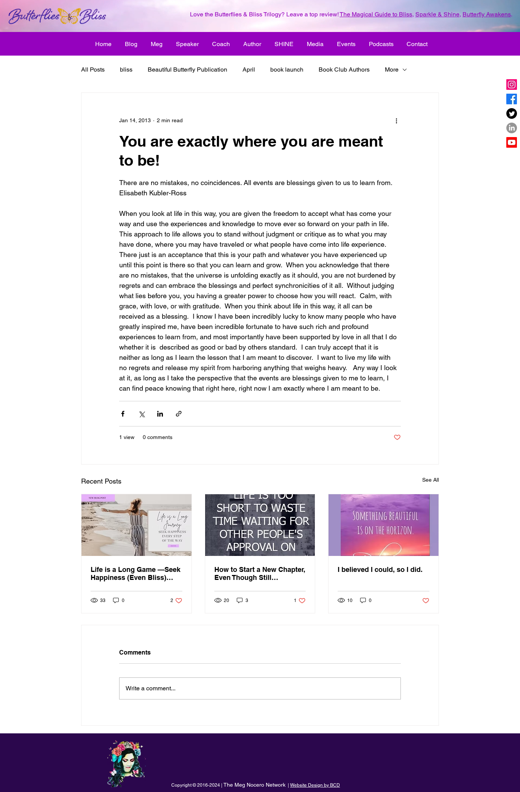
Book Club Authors (344, 69)
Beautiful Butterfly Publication (187, 69)
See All (430, 480)
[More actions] (396, 120)
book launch (286, 69)
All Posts (93, 69)
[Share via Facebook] (122, 413)
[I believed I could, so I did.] (384, 525)
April (248, 69)
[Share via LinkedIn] (160, 413)
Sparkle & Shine (437, 14)
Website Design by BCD (315, 785)
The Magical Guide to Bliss (376, 14)
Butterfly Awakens (487, 14)
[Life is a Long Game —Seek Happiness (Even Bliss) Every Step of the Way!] (136, 525)
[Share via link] (178, 413)
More (392, 69)
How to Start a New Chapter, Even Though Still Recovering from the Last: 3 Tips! (259, 573)
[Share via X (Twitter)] (141, 413)
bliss (126, 69)
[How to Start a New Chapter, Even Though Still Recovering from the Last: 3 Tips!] (260, 525)
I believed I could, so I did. (380, 569)
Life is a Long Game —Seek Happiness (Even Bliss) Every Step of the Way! (135, 573)
